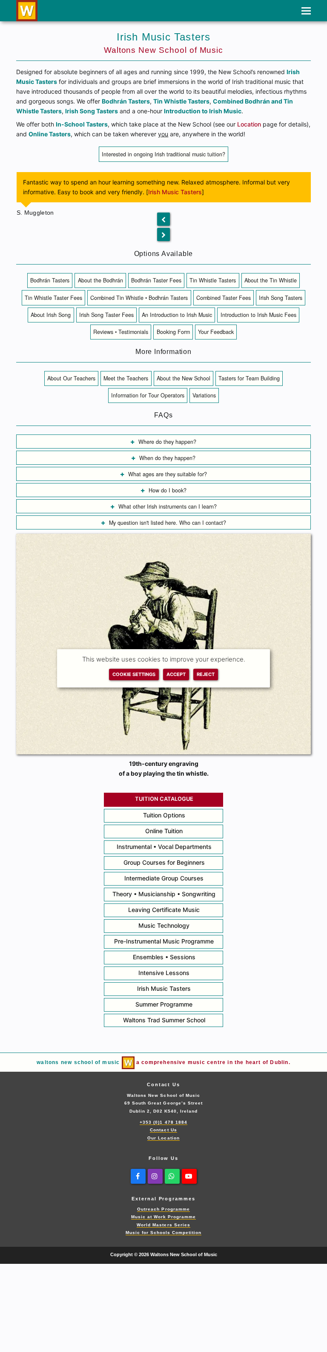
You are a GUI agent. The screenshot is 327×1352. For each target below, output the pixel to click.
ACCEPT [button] (176, 674)
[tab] (163, 154)
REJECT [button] (206, 674)
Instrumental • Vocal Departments (164, 846)
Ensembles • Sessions (164, 957)
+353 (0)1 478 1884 (163, 1122)
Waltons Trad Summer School (164, 1020)
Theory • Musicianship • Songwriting (163, 893)
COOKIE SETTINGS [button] (133, 674)
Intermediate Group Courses (164, 878)
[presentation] (163, 219)
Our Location (163, 1138)
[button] (306, 10)
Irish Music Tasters (175, 192)
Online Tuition (164, 830)
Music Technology (163, 925)
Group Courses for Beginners (164, 862)
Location (249, 124)
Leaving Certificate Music (164, 909)
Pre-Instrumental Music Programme (164, 941)
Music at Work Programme (163, 1216)
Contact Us (163, 1130)
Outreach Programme (163, 1209)
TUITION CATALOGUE (164, 799)
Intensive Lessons (163, 972)
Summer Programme (163, 1004)
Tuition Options (164, 815)
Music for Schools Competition (164, 1232)
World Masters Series (163, 1225)
